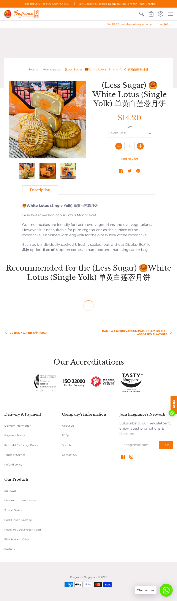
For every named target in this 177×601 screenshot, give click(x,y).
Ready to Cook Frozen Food (22, 529)
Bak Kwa (10, 490)
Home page (51, 69)
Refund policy (13, 464)
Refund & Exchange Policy (21, 445)
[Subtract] (118, 146)
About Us (68, 425)
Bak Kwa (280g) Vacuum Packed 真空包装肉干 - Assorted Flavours (135, 332)
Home (33, 69)
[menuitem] (141, 14)
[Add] (140, 146)
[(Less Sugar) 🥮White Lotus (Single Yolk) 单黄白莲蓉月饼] (47, 119)
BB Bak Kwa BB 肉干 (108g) (28, 332)
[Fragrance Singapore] (21, 14)
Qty (130, 126)
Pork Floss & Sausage (18, 519)
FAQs (65, 435)
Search (66, 445)
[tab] (40, 189)
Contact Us (69, 454)
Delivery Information (17, 425)
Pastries (9, 549)
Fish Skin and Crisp (16, 539)
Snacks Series (13, 510)
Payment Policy (14, 435)
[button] (141, 14)
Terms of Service (14, 454)
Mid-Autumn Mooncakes (20, 500)
